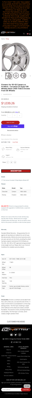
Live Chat (15, 142)
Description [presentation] (16, 171)
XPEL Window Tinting (23, 373)
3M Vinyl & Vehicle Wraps (23, 370)
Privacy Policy (8, 369)
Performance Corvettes (13, 394)
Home (3, 39)
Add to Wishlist (7, 135)
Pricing (8, 366)
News (8, 363)
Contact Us (8, 353)
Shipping (3, 107)
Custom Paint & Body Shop (23, 356)
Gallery (8, 360)
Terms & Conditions (8, 375)
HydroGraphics (23, 359)
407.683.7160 (17, 342)
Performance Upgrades (23, 367)
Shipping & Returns (8, 372)
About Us (8, 350)
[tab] (16, 171)
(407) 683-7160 (5, 142)
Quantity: (3, 115)
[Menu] (30, 34)
